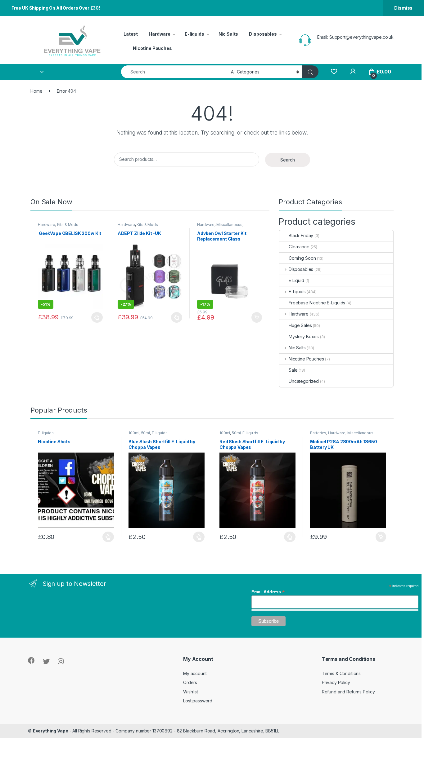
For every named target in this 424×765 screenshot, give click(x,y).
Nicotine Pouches (152, 48)
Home (36, 91)
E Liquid (296, 280)
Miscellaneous (229, 224)
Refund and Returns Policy (348, 691)
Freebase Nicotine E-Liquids (317, 302)
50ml (145, 433)
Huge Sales (300, 325)
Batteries (318, 433)
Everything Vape (50, 730)
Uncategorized (304, 381)
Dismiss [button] (403, 8)
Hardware (159, 34)
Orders (190, 682)
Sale (293, 370)
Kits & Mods (67, 224)
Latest (131, 34)
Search (287, 159)
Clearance (299, 246)
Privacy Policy (336, 682)
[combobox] (174, 71)
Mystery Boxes (304, 336)
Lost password (197, 700)
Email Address (268, 592)
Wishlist (190, 691)
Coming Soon (302, 258)
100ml (134, 433)
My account (195, 673)
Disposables (263, 34)
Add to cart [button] (256, 317)
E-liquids (194, 34)
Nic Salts (228, 34)
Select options (95, 317)
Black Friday (301, 235)
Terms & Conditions (341, 673)
